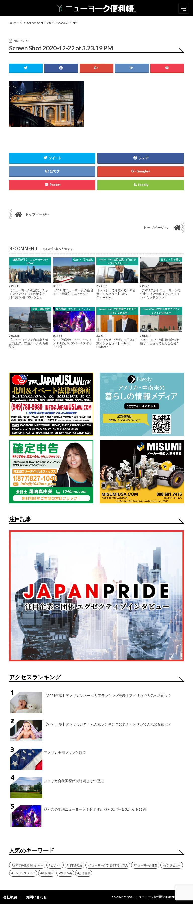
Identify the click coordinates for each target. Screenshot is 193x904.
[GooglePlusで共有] (96, 68)
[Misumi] (142, 500)
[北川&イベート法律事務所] (51, 432)
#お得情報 (83, 873)
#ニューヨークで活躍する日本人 (108, 865)
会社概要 (10, 897)
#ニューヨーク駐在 (145, 865)
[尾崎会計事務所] (51, 500)
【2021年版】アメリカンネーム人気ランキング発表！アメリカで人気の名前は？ (107, 695)
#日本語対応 (74, 865)
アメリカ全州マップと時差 (65, 752)
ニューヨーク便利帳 (149, 897)
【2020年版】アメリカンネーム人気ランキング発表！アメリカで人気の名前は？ (107, 724)
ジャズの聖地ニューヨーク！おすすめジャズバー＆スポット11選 (95, 809)
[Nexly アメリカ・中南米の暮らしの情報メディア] (142, 432)
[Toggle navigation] (183, 8)
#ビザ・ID (55, 865)
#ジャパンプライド (23, 873)
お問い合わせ (36, 897)
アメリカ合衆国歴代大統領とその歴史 (74, 781)
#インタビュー (172, 865)
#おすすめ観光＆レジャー (27, 865)
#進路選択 (46, 873)
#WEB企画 (65, 873)
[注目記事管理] (96, 662)
